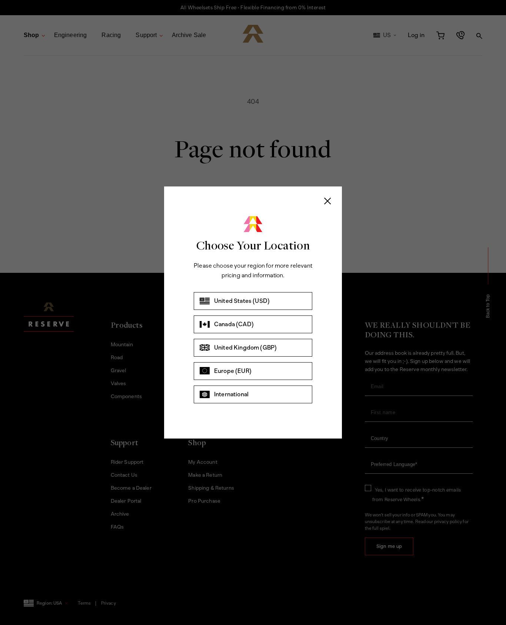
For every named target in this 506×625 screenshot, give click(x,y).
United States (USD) (242, 300)
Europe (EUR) (233, 370)
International (231, 394)
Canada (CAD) (234, 324)
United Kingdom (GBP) (245, 347)
